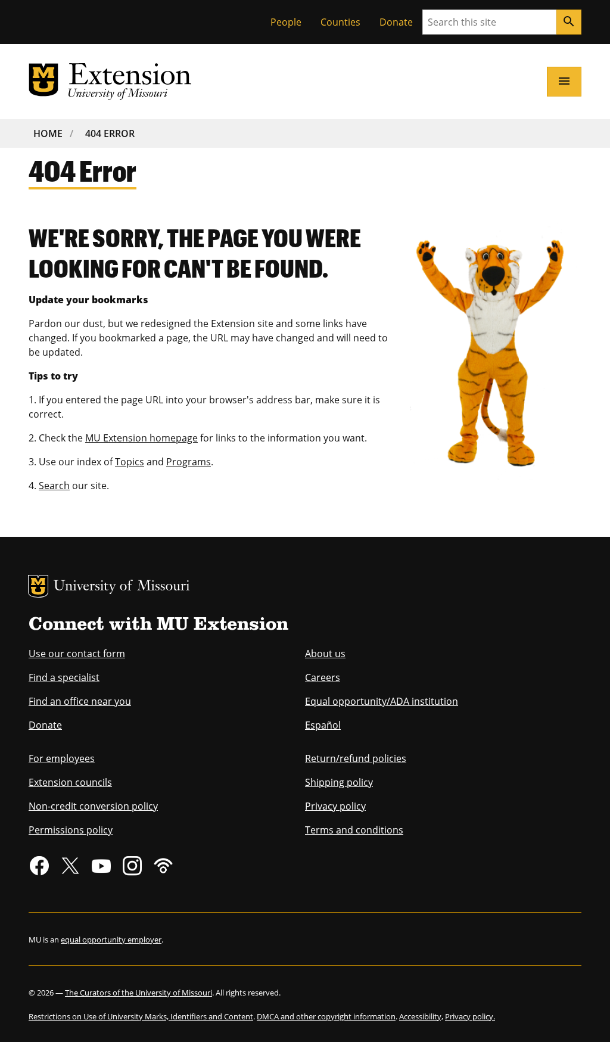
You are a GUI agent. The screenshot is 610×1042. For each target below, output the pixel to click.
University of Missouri (122, 587)
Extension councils (70, 782)
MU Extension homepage (141, 437)
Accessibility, (421, 1016)
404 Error (110, 133)
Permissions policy (71, 829)
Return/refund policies (355, 758)
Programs (188, 461)
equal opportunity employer (111, 939)
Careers (322, 677)
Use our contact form (77, 653)
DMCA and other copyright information (326, 1016)
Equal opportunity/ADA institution (381, 701)
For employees (62, 758)
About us (325, 653)
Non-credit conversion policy (93, 806)
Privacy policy (335, 806)
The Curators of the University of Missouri (138, 992)
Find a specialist (64, 677)
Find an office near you (80, 701)
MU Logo (38, 586)
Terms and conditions (354, 829)
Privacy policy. (470, 1016)
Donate (396, 22)
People (285, 22)
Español (323, 725)
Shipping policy (339, 782)
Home (48, 133)
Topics (129, 461)
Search (54, 485)
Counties (340, 22)
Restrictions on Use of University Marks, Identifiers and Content (141, 1016)
